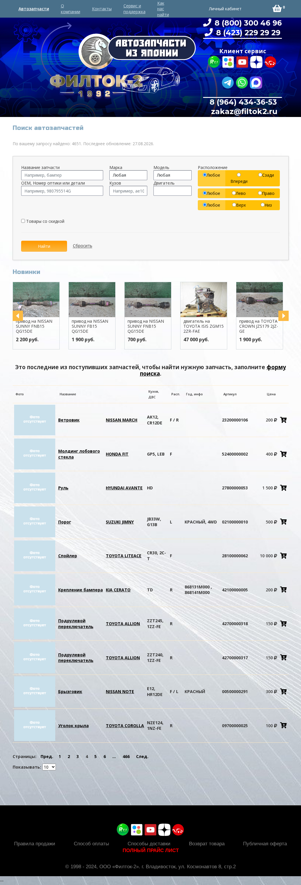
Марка (115, 167)
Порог (64, 522)
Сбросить (82, 246)
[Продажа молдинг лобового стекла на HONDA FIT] (34, 453)
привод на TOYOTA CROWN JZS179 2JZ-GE (258, 326)
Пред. (47, 756)
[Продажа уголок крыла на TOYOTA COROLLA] (34, 725)
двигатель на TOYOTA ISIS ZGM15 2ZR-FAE (203, 326)
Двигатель (164, 183)
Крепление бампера (80, 590)
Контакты (102, 8)
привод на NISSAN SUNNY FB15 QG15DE (90, 326)
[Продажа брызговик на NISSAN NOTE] (34, 691)
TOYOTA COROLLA (125, 725)
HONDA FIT (117, 454)
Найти (44, 246)
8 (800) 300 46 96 (247, 23)
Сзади (268, 175)
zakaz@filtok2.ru (243, 111)
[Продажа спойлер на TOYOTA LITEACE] (34, 555)
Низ (268, 205)
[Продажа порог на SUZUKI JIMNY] (34, 521)
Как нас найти (163, 8)
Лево (241, 193)
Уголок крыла (73, 725)
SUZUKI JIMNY (120, 522)
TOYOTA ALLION (123, 623)
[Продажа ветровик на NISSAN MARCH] (34, 419)
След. (142, 756)
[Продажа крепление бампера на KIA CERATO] (34, 589)
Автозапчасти (34, 8)
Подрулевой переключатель (75, 623)
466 (126, 756)
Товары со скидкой (44, 221)
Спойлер (67, 555)
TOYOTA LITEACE (123, 555)
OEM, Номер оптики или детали (53, 183)
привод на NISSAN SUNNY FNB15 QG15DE (34, 326)
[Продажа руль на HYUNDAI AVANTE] (34, 487)
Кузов (115, 183)
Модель (161, 167)
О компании (70, 8)
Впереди (239, 181)
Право (268, 193)
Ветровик (69, 420)
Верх (241, 205)
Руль (63, 488)
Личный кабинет (225, 8)
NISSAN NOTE (120, 691)
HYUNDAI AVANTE (124, 488)
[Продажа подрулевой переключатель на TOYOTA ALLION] (34, 623)
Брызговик (70, 691)
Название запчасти (40, 167)
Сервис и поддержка (134, 8)
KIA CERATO (118, 590)
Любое (213, 175)
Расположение (213, 167)
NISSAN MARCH (121, 420)
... (114, 756)
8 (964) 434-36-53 (243, 102)
